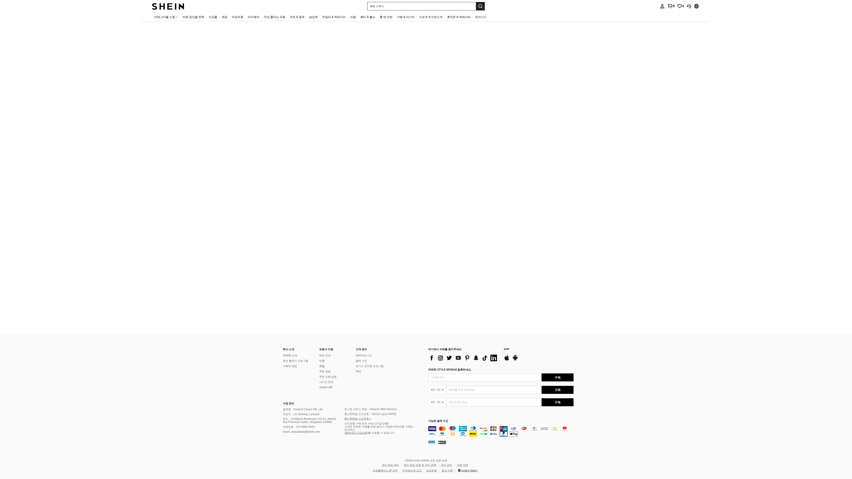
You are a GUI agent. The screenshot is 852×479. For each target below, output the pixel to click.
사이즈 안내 (326, 382)
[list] (463, 358)
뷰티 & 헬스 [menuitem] (367, 17)
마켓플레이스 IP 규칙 (385, 470)
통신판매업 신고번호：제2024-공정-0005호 (370, 414)
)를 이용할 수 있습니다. (381, 432)
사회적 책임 (290, 366)
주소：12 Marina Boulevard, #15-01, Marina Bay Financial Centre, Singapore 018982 (309, 420)
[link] (671, 6)
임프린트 (431, 470)
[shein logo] (168, 6)
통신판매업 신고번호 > (357, 418)
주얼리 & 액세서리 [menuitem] (334, 17)
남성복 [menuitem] (313, 17)
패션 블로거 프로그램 (295, 360)
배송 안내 (325, 355)
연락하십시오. (364, 355)
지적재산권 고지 (412, 470)
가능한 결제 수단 (438, 421)
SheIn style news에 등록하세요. (449, 369)
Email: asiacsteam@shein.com (301, 431)
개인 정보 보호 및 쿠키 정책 (420, 465)
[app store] (507, 359)
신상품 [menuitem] (213, 17)
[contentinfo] (501, 431)
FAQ (358, 371)
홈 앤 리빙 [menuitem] (386, 17)
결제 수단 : (362, 360)
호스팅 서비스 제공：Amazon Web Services (370, 409)
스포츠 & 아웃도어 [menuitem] (431, 17)
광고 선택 (447, 470)
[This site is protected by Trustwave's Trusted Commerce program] (431, 442)
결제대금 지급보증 (356, 432)
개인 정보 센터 (390, 465)
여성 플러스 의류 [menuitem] (274, 17)
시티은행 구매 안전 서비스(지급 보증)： (367, 423)
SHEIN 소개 (290, 355)
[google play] (515, 359)
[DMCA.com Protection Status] (442, 442)
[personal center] (662, 6)
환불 (322, 366)
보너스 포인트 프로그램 (370, 366)
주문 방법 (325, 371)
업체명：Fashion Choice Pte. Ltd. (303, 409)
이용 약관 (462, 465)
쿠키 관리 (446, 465)
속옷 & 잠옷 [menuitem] (297, 17)
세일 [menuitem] (224, 17)
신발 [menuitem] (353, 17)
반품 (322, 360)
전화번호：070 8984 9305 (299, 426)
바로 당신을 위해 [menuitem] (193, 17)
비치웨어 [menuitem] (253, 17)
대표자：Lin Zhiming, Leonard (301, 414)
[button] (689, 6)
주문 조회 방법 (328, 376)
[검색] (480, 6)
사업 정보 (288, 403)
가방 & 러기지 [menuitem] (406, 17)
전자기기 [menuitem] (481, 17)
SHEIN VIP (325, 387)
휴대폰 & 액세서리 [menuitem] (459, 17)
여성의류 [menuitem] (237, 17)
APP (506, 349)
